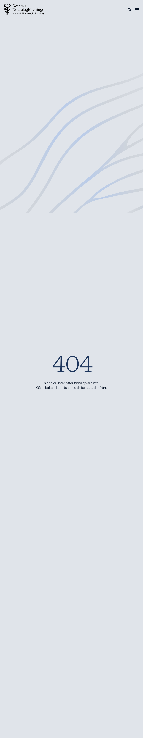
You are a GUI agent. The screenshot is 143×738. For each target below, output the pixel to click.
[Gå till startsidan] (25, 9)
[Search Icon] (129, 9)
